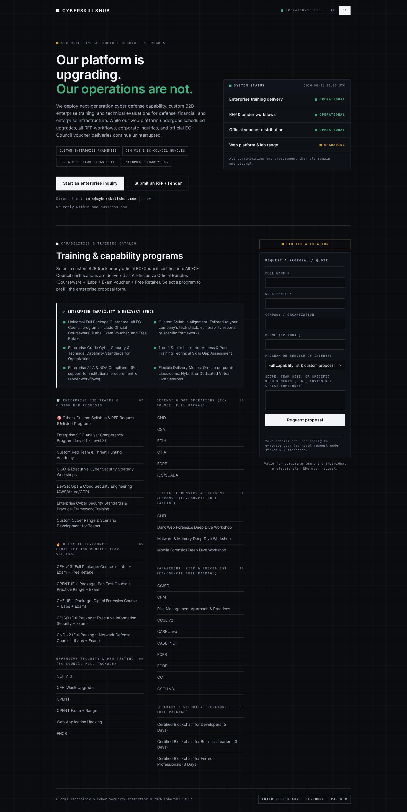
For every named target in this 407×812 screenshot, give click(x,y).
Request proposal (305, 420)
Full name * (277, 273)
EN (344, 10)
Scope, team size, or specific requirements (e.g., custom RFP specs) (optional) (298, 381)
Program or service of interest (298, 356)
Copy (146, 199)
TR (333, 10)
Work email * (278, 294)
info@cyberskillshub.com (111, 199)
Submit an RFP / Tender (158, 183)
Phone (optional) (283, 335)
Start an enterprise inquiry (90, 183)
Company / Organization (289, 314)
